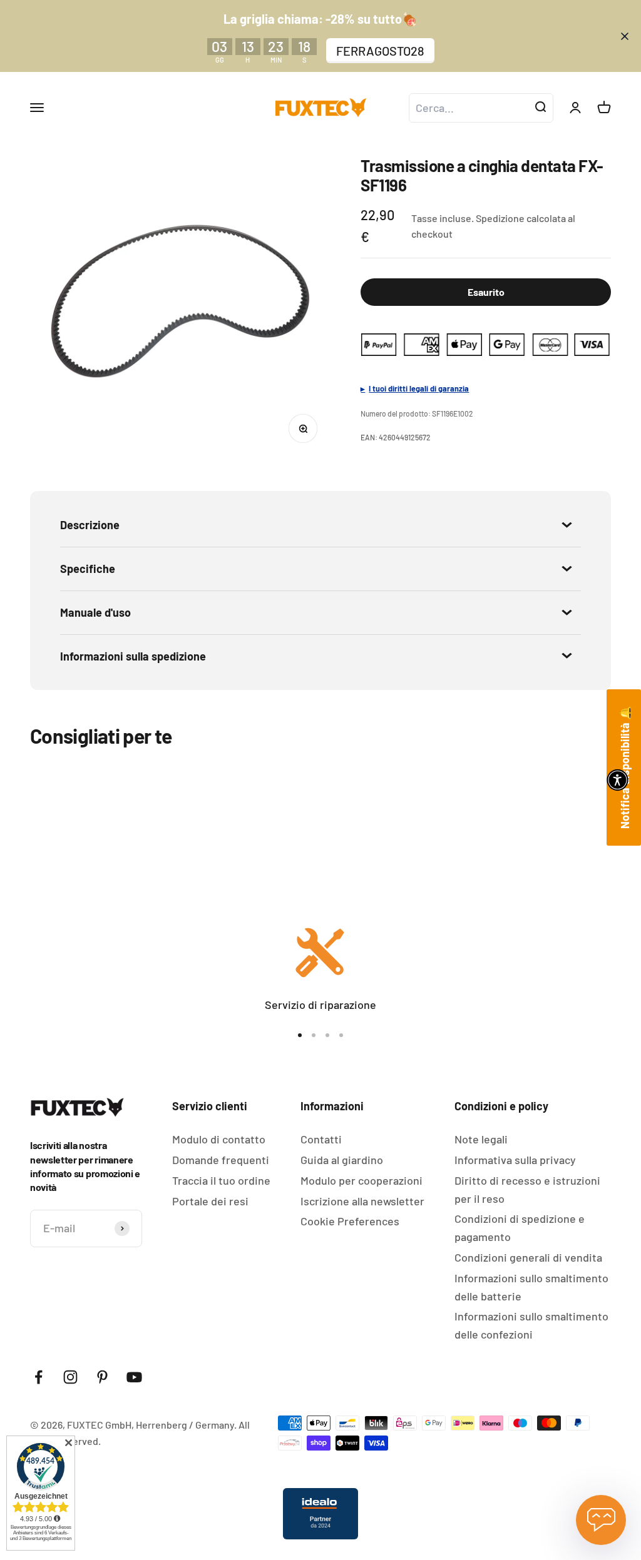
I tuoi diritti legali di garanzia (419, 388)
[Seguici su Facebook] (38, 1377)
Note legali (481, 1139)
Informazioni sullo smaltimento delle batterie (531, 1287)
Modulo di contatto (218, 1139)
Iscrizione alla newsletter (362, 1201)
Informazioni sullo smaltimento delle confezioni (531, 1325)
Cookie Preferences (349, 1221)
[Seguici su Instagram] (70, 1377)
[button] (617, 780)
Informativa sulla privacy (515, 1160)
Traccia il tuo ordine (221, 1180)
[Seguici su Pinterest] (102, 1377)
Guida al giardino (341, 1160)
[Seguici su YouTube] (134, 1377)
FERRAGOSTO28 (380, 50)
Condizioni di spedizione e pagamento (519, 1227)
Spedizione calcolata (521, 218)
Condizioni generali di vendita (528, 1257)
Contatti (321, 1139)
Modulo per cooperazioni (361, 1180)
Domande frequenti (220, 1160)
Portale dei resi (210, 1201)
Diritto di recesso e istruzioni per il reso (527, 1189)
